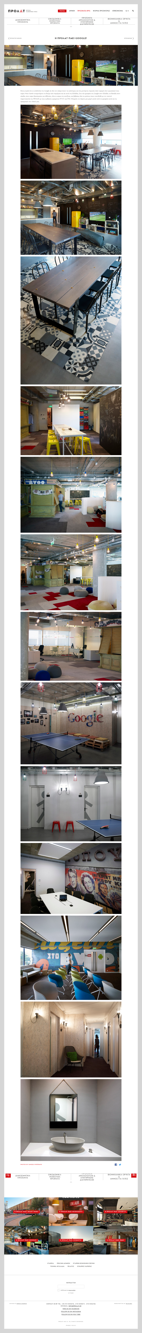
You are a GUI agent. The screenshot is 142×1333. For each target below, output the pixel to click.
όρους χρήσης (72, 1290)
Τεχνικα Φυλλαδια (57, 1266)
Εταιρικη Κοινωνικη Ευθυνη (84, 1263)
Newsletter (71, 1283)
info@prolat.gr (75, 1306)
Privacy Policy (71, 1325)
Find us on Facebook (71, 1309)
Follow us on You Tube (71, 1314)
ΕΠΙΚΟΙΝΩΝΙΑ (117, 11)
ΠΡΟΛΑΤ (16, 11)
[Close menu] (71, 28)
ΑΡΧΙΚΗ (72, 11)
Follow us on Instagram (71, 1311)
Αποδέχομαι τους (68, 1290)
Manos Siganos (22, 1303)
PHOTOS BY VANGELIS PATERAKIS (31, 1164)
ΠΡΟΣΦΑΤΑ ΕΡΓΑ (83, 11)
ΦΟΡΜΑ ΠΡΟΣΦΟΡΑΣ (101, 11)
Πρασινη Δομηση (63, 1263)
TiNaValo (62, 11)
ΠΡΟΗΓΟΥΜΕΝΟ (16, 38)
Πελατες (71, 1266)
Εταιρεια (50, 1263)
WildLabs (129, 1303)
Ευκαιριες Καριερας (84, 1266)
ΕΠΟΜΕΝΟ (128, 38)
